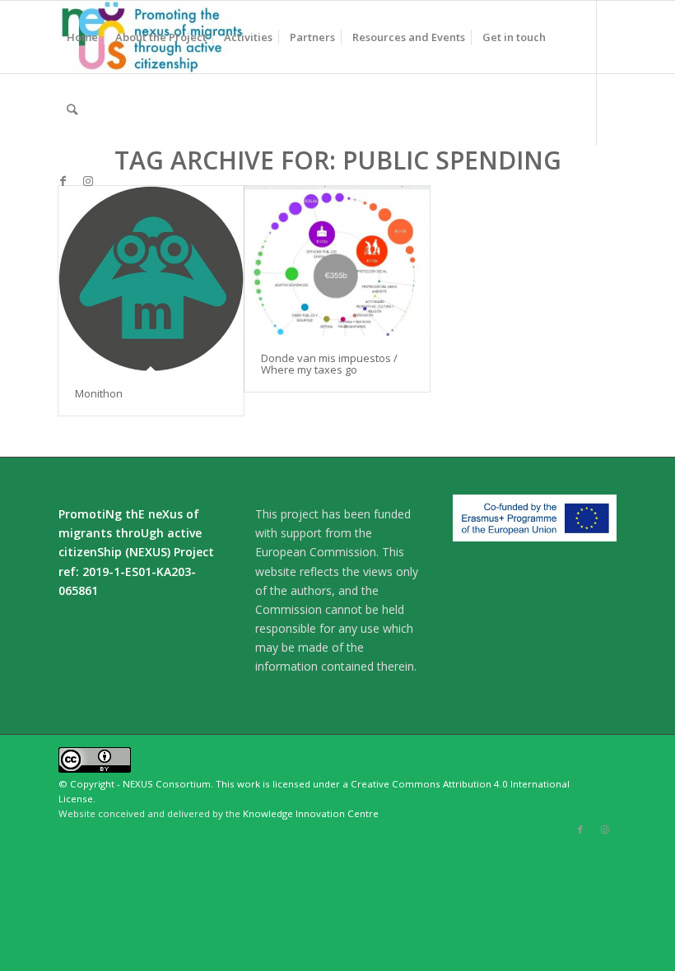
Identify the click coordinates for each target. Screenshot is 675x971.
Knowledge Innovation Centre (311, 813)
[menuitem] (82, 37)
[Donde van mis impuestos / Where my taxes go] (337, 261)
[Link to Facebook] (63, 181)
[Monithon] (151, 278)
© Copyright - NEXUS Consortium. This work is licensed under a (204, 784)
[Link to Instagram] (88, 181)
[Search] (72, 109)
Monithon (99, 393)
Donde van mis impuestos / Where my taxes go (329, 364)
